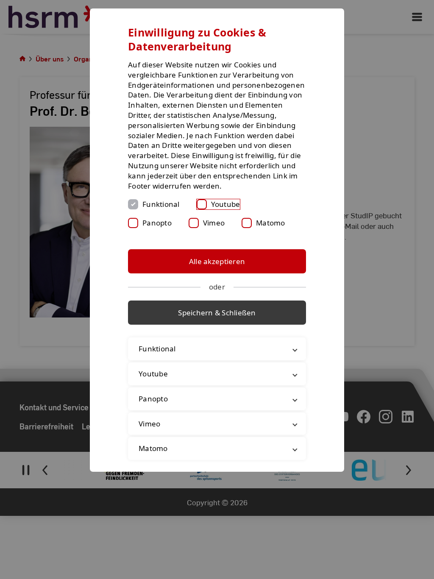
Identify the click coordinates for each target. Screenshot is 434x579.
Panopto (157, 223)
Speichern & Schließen (217, 312)
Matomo (270, 223)
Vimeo (214, 223)
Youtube (225, 204)
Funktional (161, 204)
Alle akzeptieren (217, 261)
